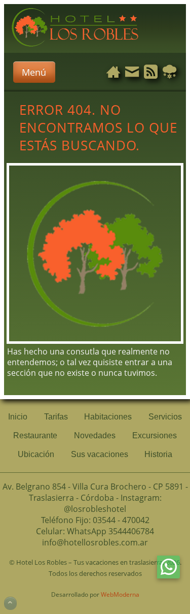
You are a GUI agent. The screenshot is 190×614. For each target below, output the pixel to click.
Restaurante (35, 435)
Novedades (95, 435)
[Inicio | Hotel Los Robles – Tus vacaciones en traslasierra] (75, 47)
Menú (34, 72)
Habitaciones (108, 416)
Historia (158, 454)
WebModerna (120, 594)
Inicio (17, 416)
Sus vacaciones (99, 454)
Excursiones (154, 435)
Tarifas (56, 416)
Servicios (165, 416)
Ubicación (36, 454)
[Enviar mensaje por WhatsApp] (168, 567)
